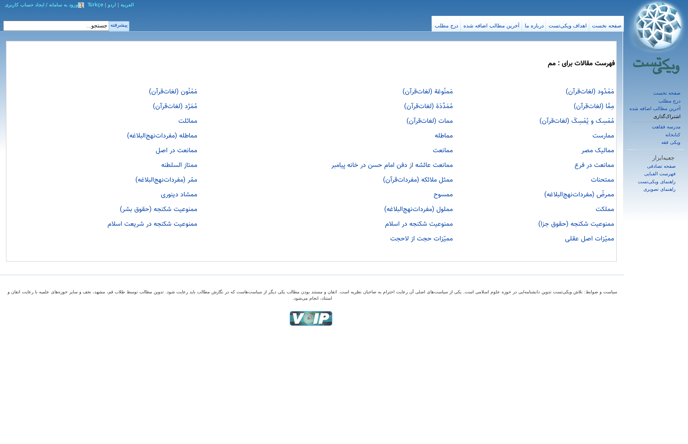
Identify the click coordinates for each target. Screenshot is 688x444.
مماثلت (187, 121)
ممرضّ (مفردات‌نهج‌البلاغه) (579, 195)
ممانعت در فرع (594, 165)
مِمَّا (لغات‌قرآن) (594, 106)
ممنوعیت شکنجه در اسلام (419, 224)
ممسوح (443, 195)
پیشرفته (119, 25)
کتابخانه (672, 135)
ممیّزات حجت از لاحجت (421, 239)
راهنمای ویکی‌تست (657, 181)
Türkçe (95, 5)
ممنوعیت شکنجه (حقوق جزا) (576, 224)
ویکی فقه (670, 142)
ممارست (603, 136)
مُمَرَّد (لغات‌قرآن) (175, 106)
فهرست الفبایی (660, 173)
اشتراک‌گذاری (666, 116)
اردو (112, 5)
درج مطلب (669, 101)
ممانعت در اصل (176, 150)
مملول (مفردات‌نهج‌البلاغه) (418, 209)
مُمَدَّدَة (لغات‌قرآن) (428, 106)
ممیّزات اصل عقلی (589, 239)
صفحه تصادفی (661, 166)
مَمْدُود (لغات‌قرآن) (590, 92)
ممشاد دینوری (179, 195)
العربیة (127, 5)
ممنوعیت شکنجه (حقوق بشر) (158, 209)
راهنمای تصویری (659, 189)
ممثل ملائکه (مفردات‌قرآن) (418, 180)
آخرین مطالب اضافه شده (654, 108)
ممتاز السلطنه (179, 165)
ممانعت (443, 150)
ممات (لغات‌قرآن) (430, 121)
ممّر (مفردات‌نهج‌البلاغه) (166, 180)
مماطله (444, 136)
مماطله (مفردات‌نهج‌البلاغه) (162, 136)
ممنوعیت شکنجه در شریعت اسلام (152, 224)
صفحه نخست (666, 93)
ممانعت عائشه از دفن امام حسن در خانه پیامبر (392, 165)
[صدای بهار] (311, 318)
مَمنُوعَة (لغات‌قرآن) (428, 92)
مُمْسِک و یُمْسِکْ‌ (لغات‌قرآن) (576, 121)
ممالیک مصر (597, 150)
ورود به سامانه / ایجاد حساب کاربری (41, 5)
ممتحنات (602, 180)
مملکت (605, 209)
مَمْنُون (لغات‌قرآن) (173, 92)
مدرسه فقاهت (666, 127)
